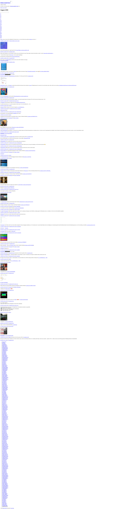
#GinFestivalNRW (3, 150)
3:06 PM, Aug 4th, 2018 (3, 290)
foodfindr (2, 248)
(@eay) (5, 2)
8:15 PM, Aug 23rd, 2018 (4, 97)
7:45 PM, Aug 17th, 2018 (4, 152)
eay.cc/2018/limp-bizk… (20, 107)
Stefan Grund (5, 508)
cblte (1, 130)
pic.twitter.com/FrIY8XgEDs (19, 127)
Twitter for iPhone (12, 40)
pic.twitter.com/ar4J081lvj (4, 282)
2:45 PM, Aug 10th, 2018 (4, 212)
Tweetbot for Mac (12, 136)
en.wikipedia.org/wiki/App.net (63, 85)
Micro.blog (24, 156)
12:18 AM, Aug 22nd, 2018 (4, 108)
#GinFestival (2, 153)
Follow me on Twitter (3, 7)
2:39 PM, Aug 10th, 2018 (4, 215)
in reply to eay (16, 100)
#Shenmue (13, 127)
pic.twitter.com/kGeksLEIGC (27, 184)
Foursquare (10, 152)
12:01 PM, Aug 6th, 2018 (4, 259)
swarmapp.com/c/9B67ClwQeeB (30, 285)
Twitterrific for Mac (12, 51)
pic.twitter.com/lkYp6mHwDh (23, 167)
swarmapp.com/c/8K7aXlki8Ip (28, 245)
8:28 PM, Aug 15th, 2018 (4, 175)
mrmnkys (10, 85)
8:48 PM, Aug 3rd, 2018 (3, 323)
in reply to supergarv (18, 108)
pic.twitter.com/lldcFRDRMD (10, 271)
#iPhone (19, 50)
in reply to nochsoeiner (17, 226)
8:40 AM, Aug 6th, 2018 (3, 262)
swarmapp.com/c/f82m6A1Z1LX (32, 116)
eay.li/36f (28, 156)
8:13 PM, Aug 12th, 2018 (4, 206)
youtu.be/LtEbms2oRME (8, 133)
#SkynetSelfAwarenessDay (4, 60)
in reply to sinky (17, 40)
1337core (2, 228)
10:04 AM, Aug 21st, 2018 (4, 128)
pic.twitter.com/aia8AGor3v (24, 96)
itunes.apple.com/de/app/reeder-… (48, 53)
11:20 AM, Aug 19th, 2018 (4, 136)
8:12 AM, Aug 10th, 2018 (4, 232)
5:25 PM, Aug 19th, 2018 (4, 142)
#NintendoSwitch (21, 201)
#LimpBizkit (14, 113)
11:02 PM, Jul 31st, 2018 (4, 337)
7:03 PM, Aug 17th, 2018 (4, 155)
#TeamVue (6, 228)
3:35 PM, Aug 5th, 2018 (3, 273)
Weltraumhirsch (6, 96)
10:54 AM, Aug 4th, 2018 (4, 305)
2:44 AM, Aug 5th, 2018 (3, 287)
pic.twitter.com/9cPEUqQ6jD (9, 335)
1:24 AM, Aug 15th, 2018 (4, 189)
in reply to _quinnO (17, 212)
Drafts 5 (10, 105)
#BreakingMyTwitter (27, 138)
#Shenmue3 (3, 102)
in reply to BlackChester (17, 111)
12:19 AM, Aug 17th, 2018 (4, 169)
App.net (30, 85)
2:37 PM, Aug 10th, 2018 (4, 226)
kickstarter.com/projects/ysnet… (20, 102)
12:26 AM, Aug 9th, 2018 (4, 246)
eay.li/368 (13, 324)
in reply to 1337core (17, 229)
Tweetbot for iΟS (11, 97)
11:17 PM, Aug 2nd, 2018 (4, 326)
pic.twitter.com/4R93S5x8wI (9, 321)
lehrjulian (2, 214)
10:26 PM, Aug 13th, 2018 (4, 203)
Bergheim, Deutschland (17, 287)
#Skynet (15, 71)
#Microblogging (2, 85)
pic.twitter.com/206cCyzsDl (25, 50)
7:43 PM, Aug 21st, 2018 (4, 111)
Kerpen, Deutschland (17, 175)
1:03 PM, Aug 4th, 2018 (3, 301)
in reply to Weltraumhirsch (18, 142)
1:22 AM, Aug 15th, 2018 (4, 192)
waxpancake (3, 231)
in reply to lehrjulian (17, 215)
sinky (2, 39)
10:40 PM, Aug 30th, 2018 (4, 40)
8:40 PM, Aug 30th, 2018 (4, 51)
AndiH (6, 254)
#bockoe (9, 288)
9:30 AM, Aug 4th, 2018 (3, 312)
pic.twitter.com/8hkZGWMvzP (44, 71)
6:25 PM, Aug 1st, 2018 (3, 340)
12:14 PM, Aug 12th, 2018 (4, 209)
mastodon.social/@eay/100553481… (45, 170)
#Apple (17, 50)
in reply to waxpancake (17, 232)
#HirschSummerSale (17, 96)
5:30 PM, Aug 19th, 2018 (4, 139)
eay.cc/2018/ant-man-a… (15, 260)
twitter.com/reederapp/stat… (16, 56)
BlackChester (3, 110)
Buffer (10, 259)
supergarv (2, 107)
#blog (30, 156)
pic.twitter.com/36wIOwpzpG (72, 85)
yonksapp (30, 39)
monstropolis (5, 130)
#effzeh (6, 288)
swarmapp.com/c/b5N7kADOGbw (30, 150)
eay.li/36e (19, 184)
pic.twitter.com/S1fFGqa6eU (24, 299)
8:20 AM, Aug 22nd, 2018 (4, 100)
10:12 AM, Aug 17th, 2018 (4, 158)
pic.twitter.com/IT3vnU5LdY (29, 201)
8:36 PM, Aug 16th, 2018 (4, 172)
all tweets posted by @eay (14, 6)
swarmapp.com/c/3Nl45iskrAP (25, 204)
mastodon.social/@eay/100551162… (9, 187)
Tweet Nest (12, 508)
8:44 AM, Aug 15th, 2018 (4, 186)
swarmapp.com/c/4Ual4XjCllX (26, 173)
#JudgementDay (8, 59)
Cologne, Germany (17, 152)
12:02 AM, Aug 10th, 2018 (4, 243)
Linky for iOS (11, 326)
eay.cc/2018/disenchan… (42, 257)
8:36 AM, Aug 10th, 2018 (4, 229)
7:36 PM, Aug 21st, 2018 (4, 114)
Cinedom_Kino (12, 245)
